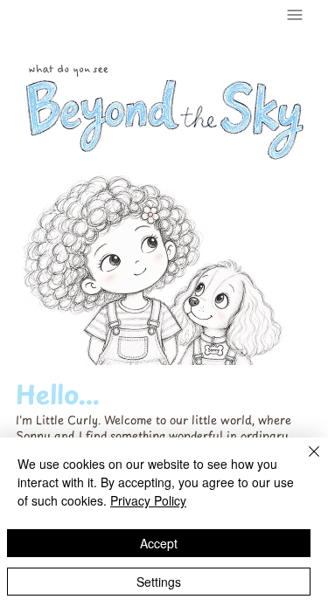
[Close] (304, 462)
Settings (158, 581)
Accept (159, 543)
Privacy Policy (148, 500)
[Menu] (296, 15)
